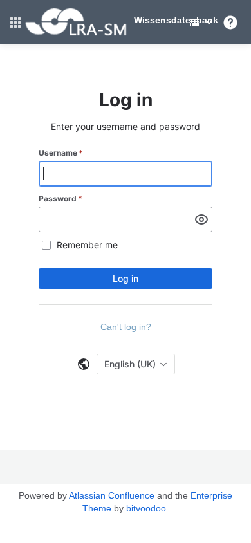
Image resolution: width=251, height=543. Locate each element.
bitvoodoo (146, 508)
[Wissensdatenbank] (75, 33)
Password (60, 198)
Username (61, 153)
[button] (15, 22)
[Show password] (201, 219)
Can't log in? (125, 327)
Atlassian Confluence (111, 495)
